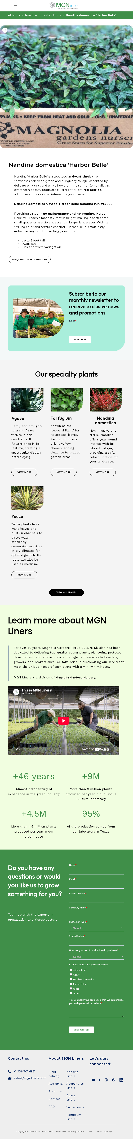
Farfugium (61, 418)
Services (54, 1099)
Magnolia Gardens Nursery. (76, 677)
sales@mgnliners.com (28, 1078)
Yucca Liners (75, 1107)
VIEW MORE (24, 472)
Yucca (17, 516)
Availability (56, 1083)
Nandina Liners (72, 1074)
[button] (15, 5)
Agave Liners (70, 1097)
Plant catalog (54, 1074)
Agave (17, 418)
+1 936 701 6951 (25, 1071)
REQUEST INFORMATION (29, 259)
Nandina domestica (105, 420)
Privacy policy (104, 1132)
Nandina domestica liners (43, 15)
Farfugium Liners (73, 1117)
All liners (14, 15)
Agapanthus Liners (75, 1085)
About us (55, 1091)
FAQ (52, 1106)
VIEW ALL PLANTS (66, 592)
